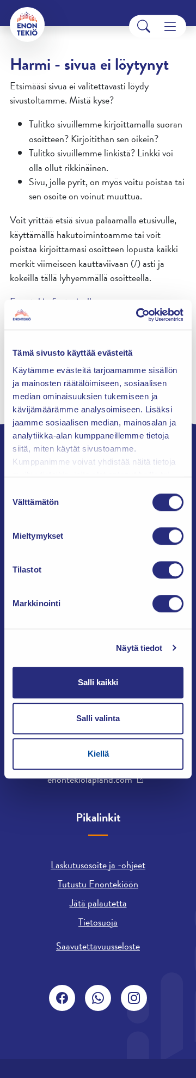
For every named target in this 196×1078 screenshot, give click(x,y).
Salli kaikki (98, 682)
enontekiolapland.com (89, 779)
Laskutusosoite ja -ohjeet (98, 864)
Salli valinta (98, 718)
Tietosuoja (98, 922)
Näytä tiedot (139, 648)
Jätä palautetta (98, 903)
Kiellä (98, 753)
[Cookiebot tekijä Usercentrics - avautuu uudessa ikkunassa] (138, 315)
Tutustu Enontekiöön (98, 883)
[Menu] (170, 26)
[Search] (144, 26)
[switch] (167, 536)
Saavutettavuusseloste (98, 946)
